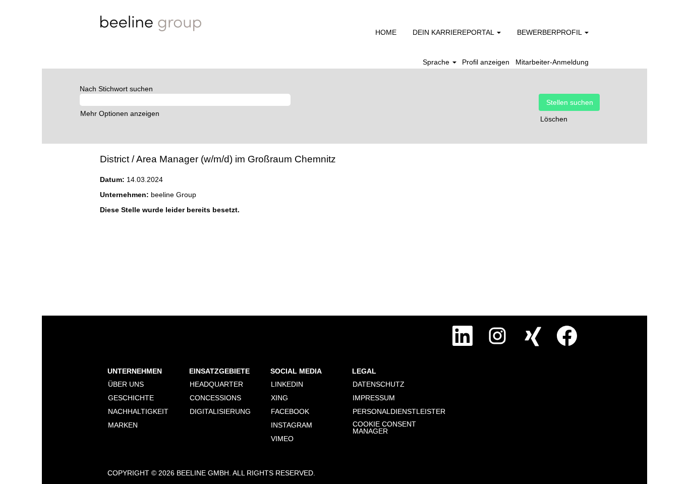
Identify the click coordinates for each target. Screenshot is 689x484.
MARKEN (123, 425)
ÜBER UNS (126, 384)
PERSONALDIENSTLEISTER (399, 411)
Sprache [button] (437, 62)
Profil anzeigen (485, 62)
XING (279, 398)
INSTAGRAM (291, 425)
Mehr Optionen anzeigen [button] (119, 113)
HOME (385, 32)
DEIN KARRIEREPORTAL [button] (454, 32)
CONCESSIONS (215, 398)
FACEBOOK (290, 411)
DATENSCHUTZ (379, 384)
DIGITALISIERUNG (220, 411)
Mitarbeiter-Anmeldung (552, 62)
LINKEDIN (287, 384)
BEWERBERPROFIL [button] (550, 32)
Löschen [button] (553, 119)
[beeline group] (151, 23)
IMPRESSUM (374, 398)
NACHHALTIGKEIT (138, 411)
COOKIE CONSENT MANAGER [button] (384, 427)
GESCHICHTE (131, 398)
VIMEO (282, 439)
